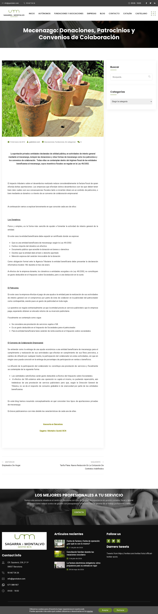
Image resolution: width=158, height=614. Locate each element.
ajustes (90, 611)
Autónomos (44, 13)
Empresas (91, 13)
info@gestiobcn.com (11, 3)
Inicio (32, 13)
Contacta (79, 512)
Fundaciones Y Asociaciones (68, 13)
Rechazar (120, 610)
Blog (102, 13)
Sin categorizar (70, 142)
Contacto (114, 13)
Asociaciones (49, 142)
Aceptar (105, 610)
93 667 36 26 (30, 3)
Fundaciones (59, 142)
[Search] (149, 76)
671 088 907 (13, 585)
